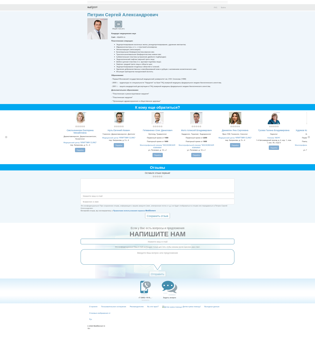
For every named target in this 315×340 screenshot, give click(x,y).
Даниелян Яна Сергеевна (235, 130)
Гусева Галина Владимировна (273, 130)
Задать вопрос (169, 297)
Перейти (80, 150)
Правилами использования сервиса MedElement (134, 210)
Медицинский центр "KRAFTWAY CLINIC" (80, 142)
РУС (215, 7)
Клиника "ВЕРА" (274, 137)
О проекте (93, 306)
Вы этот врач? (153, 306)
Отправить (157, 274)
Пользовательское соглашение (113, 306)
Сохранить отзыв (157, 216)
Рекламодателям (137, 306)
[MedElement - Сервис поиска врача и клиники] (92, 7)
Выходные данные (211, 306)
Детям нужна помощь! (191, 306)
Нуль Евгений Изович (119, 130)
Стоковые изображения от (99, 313)
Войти (223, 7)
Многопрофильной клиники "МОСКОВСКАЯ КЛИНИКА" (157, 146)
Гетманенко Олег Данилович (157, 130)
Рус (90, 319)
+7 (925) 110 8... (145, 298)
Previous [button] (6, 137)
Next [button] (309, 137)
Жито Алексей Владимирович (196, 130)
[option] (157, 137)
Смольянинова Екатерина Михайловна (80, 131)
